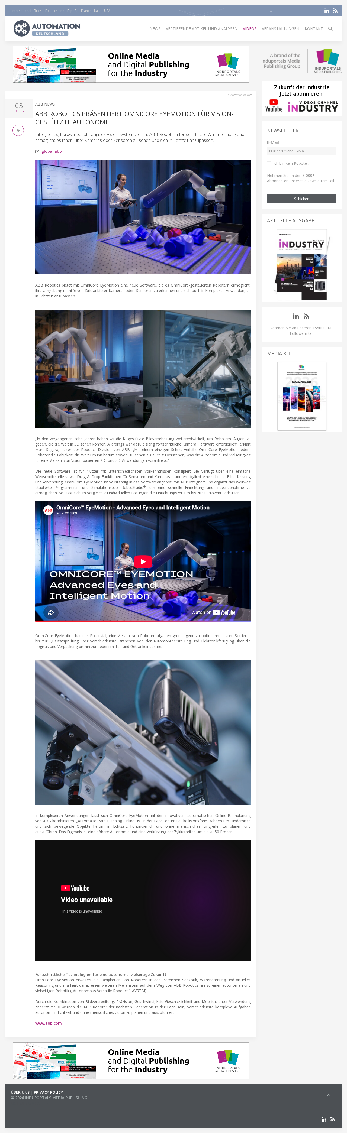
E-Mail (273, 142)
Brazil (38, 10)
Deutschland (55, 10)
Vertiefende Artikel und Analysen (201, 28)
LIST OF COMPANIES (29, 1103)
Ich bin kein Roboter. (291, 163)
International (21, 10)
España (72, 10)
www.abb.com (48, 1023)
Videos (249, 28)
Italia (97, 10)
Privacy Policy (48, 1092)
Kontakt (314, 28)
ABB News (45, 104)
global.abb (51, 151)
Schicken (301, 198)
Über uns (20, 1092)
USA (107, 10)
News (155, 28)
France (86, 10)
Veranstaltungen (280, 28)
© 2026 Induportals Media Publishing (49, 1097)
